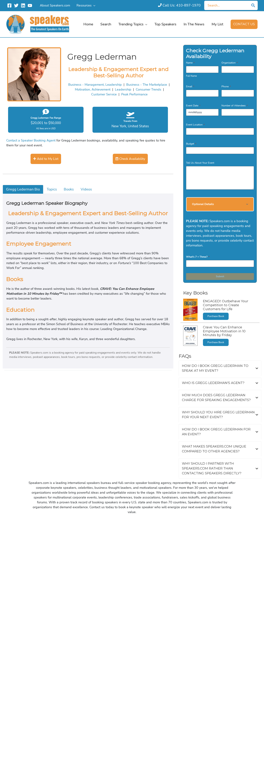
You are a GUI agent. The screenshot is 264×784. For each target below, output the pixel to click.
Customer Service (104, 94)
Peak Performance (134, 94)
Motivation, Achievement (92, 89)
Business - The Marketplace (146, 84)
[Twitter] (16, 5)
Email (190, 86)
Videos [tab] (86, 189)
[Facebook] (9, 5)
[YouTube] (30, 5)
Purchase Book (215, 316)
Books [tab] (69, 189)
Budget (191, 143)
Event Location (195, 124)
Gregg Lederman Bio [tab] (23, 189)
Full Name (191, 76)
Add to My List (47, 159)
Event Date (193, 105)
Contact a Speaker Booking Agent (30, 140)
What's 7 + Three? (197, 257)
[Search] (253, 5)
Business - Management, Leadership (95, 84)
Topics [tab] (52, 189)
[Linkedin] (23, 5)
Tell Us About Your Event (200, 163)
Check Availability (131, 159)
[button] (93, 5)
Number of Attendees (234, 105)
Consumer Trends (148, 89)
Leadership (123, 89)
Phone (226, 86)
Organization (229, 62)
